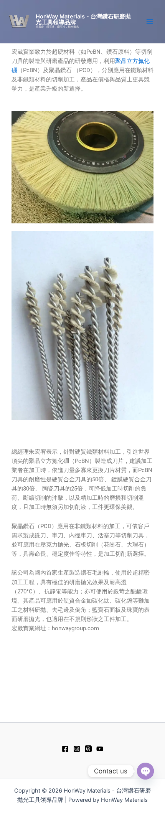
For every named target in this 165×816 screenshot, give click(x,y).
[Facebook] (65, 748)
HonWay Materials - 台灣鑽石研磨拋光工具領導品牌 (83, 19)
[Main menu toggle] (149, 21)
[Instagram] (76, 748)
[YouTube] (99, 748)
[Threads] (88, 748)
